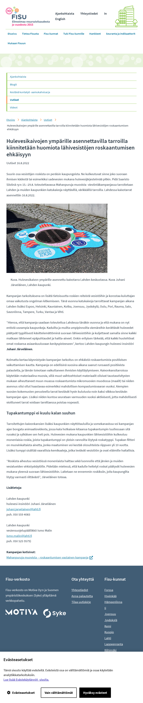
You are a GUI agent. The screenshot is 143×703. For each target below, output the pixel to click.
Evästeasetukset (23, 693)
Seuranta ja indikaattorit (120, 33)
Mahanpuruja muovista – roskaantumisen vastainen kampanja (49, 557)
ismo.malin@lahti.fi (19, 536)
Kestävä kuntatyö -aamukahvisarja (30, 92)
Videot (13, 107)
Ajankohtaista (64, 13)
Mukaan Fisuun (17, 43)
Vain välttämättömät (59, 693)
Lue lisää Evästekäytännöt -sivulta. (26, 680)
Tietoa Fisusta (30, 33)
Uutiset (14, 99)
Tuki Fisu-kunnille (73, 33)
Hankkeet (95, 33)
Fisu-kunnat (51, 33)
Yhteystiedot (89, 13)
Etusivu (12, 33)
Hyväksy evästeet (95, 693)
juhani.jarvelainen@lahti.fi (23, 509)
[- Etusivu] (30, 16)
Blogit (13, 84)
